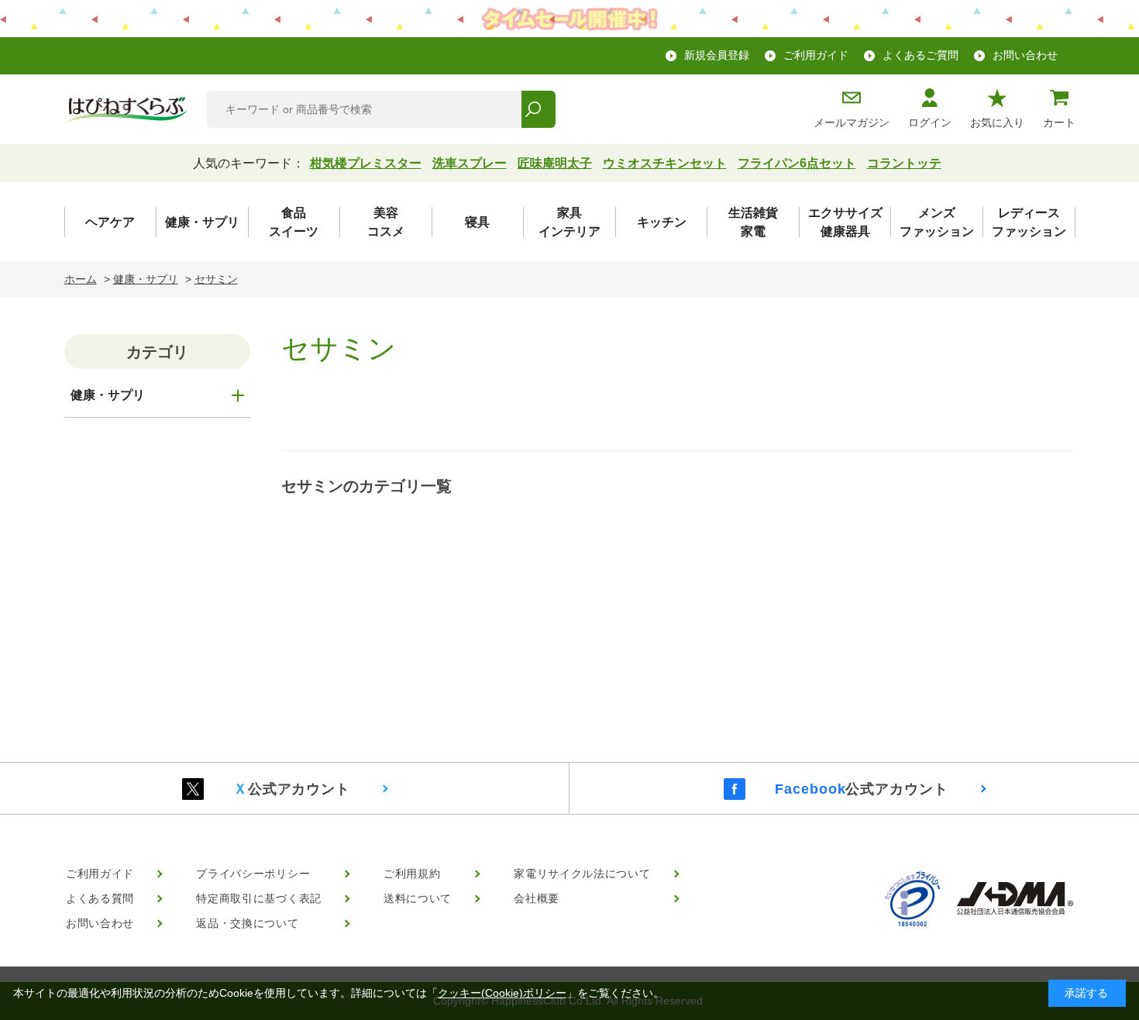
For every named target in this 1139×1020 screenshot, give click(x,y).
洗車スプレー (469, 163)
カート (1059, 122)
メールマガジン (852, 122)
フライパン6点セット (797, 163)
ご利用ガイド (815, 55)
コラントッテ (904, 163)
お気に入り (997, 122)
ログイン (929, 122)
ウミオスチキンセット (665, 163)
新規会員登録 (716, 55)
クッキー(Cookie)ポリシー (502, 993)
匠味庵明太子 (555, 163)
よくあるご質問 (920, 55)
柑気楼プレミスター (366, 163)
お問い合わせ (1025, 55)
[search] (538, 109)
